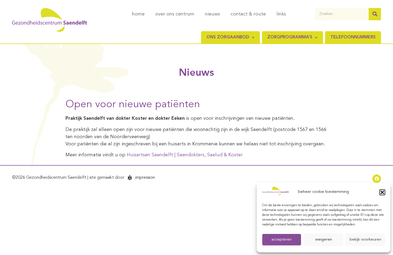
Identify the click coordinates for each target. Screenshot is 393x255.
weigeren (323, 240)
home (138, 14)
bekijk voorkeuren (365, 240)
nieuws (212, 14)
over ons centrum (174, 14)
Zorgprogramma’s (289, 37)
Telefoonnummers (353, 37)
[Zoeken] (375, 14)
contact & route (248, 14)
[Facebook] (376, 178)
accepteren (281, 240)
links (281, 14)
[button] (382, 192)
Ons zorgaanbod (227, 37)
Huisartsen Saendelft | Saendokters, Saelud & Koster (185, 155)
